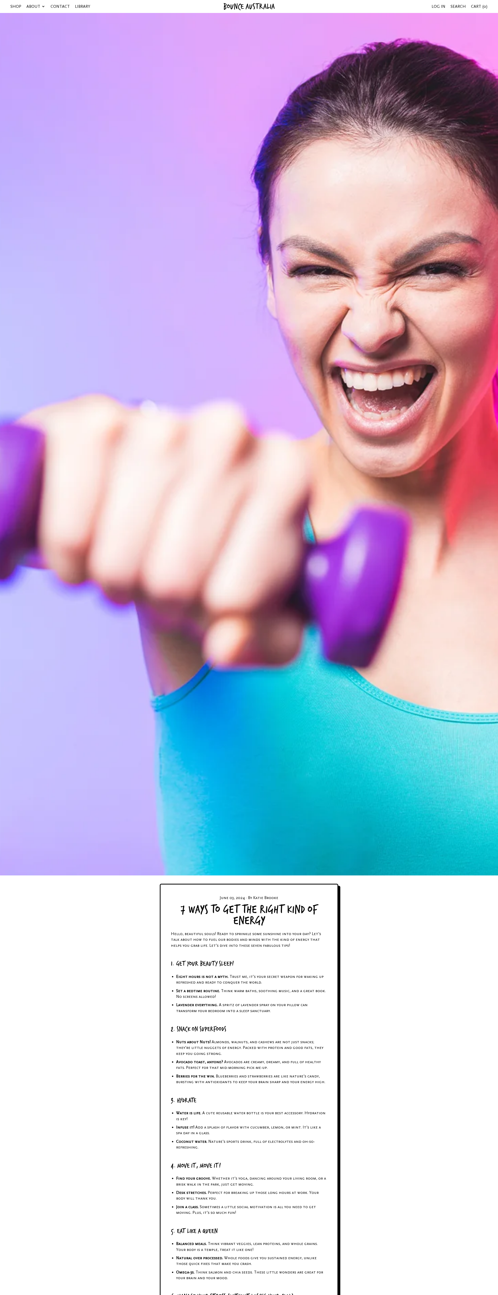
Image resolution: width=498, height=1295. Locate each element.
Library (82, 6)
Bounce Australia (249, 6)
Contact (60, 6)
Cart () (479, 8)
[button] (458, 6)
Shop (15, 6)
